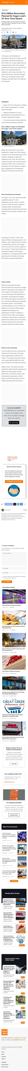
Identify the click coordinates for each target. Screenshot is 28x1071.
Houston (22, 909)
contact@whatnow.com (18, 1040)
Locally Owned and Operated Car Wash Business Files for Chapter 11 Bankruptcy (9, 970)
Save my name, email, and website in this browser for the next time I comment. (14, 577)
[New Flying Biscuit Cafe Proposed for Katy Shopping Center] (14, 617)
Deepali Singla (4, 852)
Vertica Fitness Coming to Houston (11, 605)
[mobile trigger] (26, 2)
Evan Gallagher (12, 629)
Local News (22, 841)
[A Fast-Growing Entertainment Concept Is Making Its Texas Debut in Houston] (22, 836)
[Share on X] (7, 32)
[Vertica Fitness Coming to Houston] (14, 596)
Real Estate (4, 10)
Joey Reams (12, 607)
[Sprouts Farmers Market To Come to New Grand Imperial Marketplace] (14, 683)
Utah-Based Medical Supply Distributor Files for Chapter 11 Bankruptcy (9, 1015)
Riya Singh (8, 30)
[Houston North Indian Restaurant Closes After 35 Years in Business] (14, 728)
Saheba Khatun (12, 740)
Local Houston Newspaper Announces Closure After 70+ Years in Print (9, 872)
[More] (15, 32)
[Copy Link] (10, 32)
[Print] (13, 32)
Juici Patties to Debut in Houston (11, 671)
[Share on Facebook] (4, 32)
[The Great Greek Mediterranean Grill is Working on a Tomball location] (14, 706)
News (23, 977)
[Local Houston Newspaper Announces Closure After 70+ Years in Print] (22, 873)
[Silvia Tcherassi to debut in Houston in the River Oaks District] (14, 640)
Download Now (14, 815)
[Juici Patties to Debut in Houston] (14, 662)
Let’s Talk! (14, 763)
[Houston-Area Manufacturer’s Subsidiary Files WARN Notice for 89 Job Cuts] (22, 861)
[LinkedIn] (26, 510)
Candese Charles (13, 652)
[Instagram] (24, 510)
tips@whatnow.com (9, 782)
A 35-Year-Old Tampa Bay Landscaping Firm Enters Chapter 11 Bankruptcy (8, 1000)
